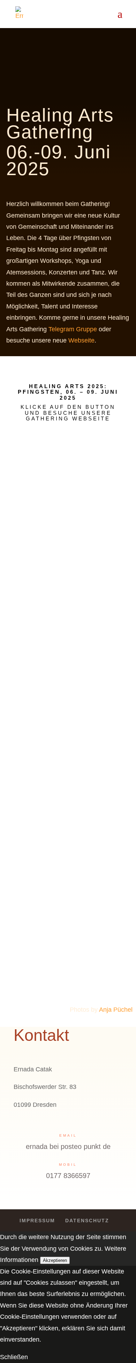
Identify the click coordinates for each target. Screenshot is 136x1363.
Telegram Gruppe (72, 329)
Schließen (14, 1357)
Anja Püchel (116, 1009)
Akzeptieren (55, 1260)
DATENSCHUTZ (87, 1220)
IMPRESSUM (37, 1220)
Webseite (81, 340)
